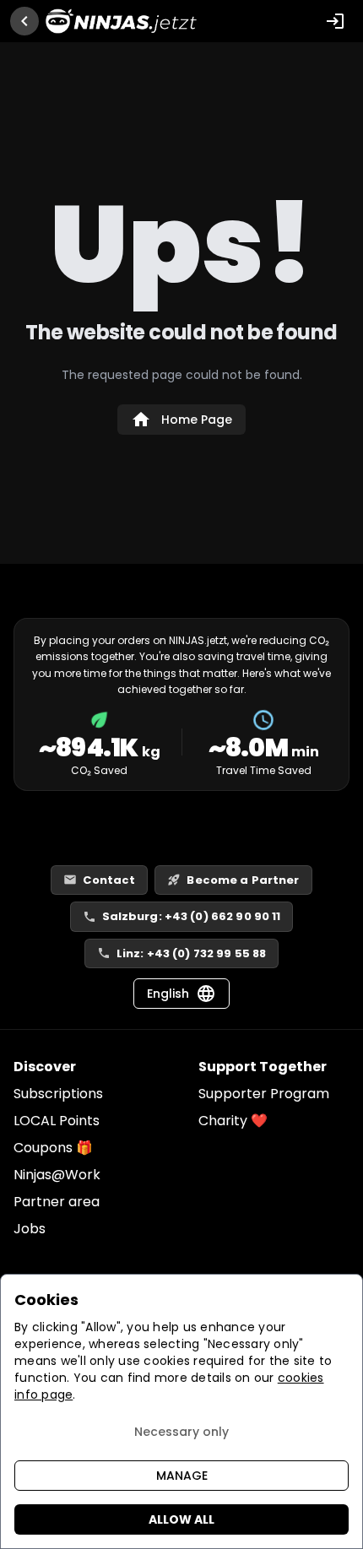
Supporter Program (263, 1093)
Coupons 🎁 (53, 1147)
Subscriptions (58, 1093)
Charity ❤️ (233, 1120)
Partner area (57, 1201)
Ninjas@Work (57, 1174)
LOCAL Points (57, 1120)
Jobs (30, 1228)
